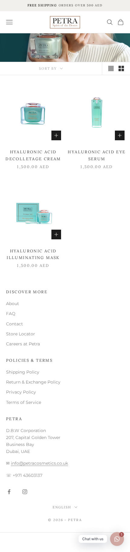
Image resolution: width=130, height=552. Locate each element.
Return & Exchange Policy (33, 382)
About (12, 303)
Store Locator (20, 334)
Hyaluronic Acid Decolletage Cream (33, 155)
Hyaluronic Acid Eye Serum (96, 155)
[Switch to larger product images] (111, 68)
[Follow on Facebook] (9, 492)
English (62, 507)
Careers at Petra (23, 344)
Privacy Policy (21, 392)
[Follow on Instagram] (25, 492)
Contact (14, 324)
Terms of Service (23, 402)
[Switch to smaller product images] (121, 68)
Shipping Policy (22, 372)
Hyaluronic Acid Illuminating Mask (33, 254)
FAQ (10, 313)
